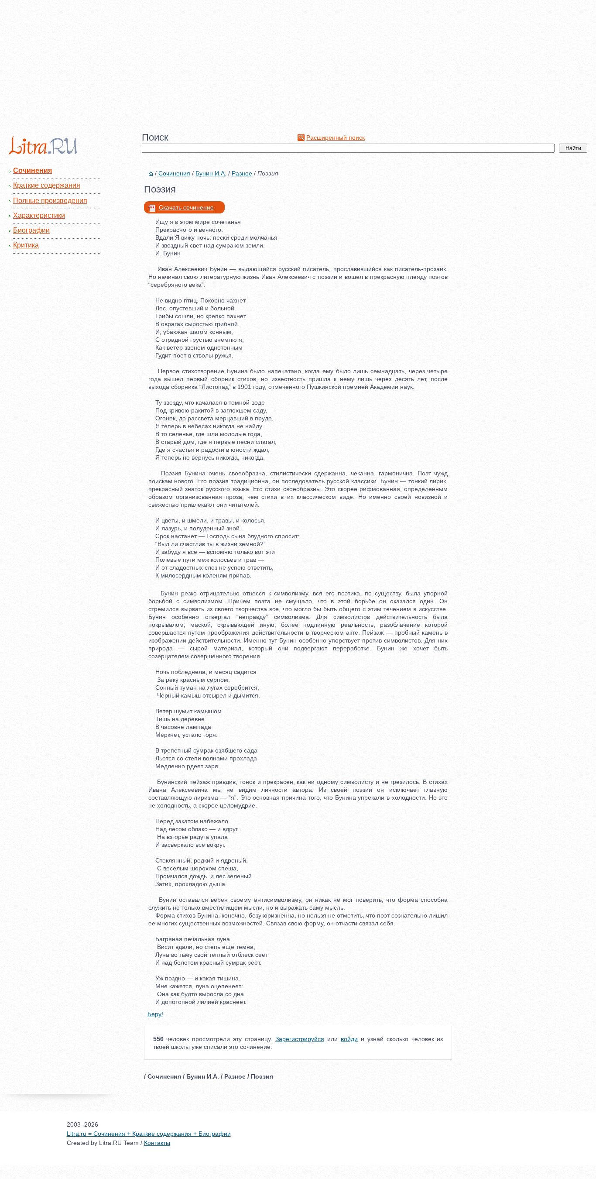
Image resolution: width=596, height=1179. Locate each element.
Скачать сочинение (186, 207)
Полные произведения (50, 200)
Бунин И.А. (210, 173)
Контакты (157, 1142)
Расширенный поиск (335, 137)
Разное (242, 173)
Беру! (155, 1014)
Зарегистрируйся (299, 1038)
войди (349, 1038)
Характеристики (39, 215)
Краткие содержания (46, 185)
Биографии (31, 230)
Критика (26, 245)
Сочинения (32, 170)
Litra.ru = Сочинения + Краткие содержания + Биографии (149, 1133)
